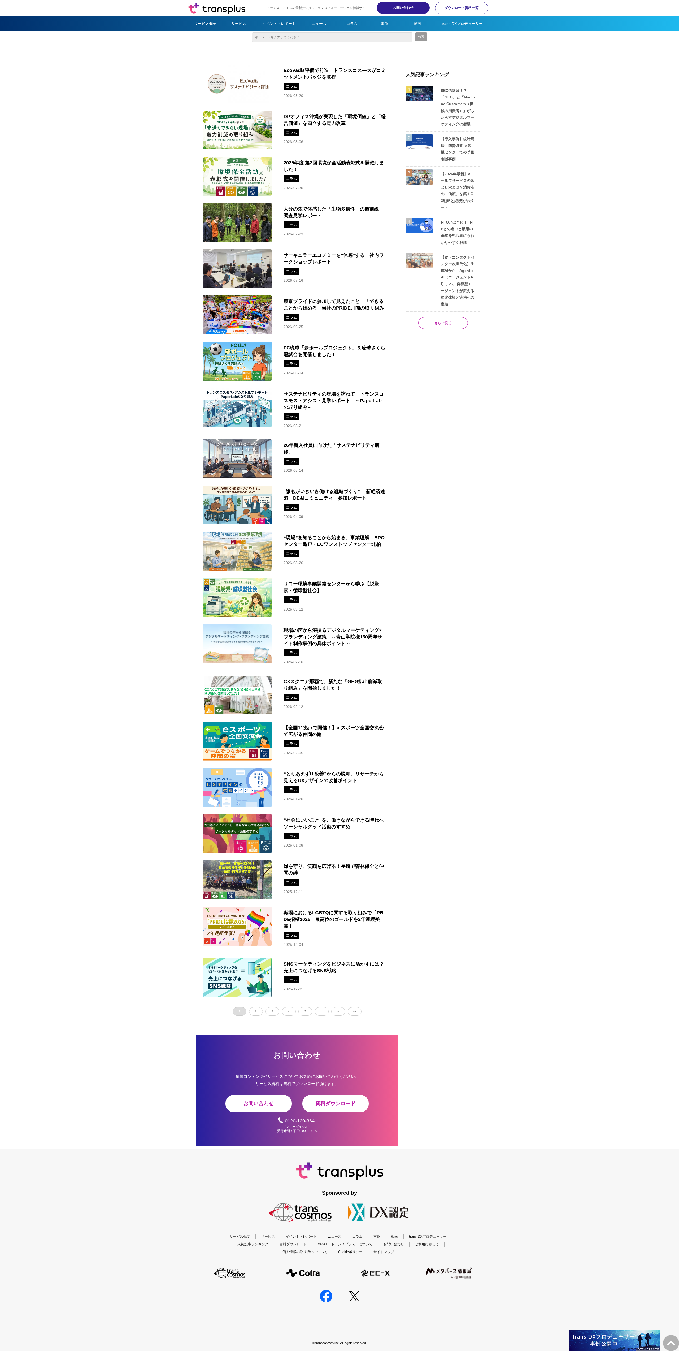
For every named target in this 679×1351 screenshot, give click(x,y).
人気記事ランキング (252, 1244)
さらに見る (443, 323)
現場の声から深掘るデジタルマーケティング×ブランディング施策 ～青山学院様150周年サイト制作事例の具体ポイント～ (333, 637)
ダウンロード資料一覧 (461, 8)
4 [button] (289, 1011)
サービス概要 (205, 24)
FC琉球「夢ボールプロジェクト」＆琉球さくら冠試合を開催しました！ (334, 351)
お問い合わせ (403, 8)
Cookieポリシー (350, 1252)
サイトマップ (383, 1252)
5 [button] (305, 1011)
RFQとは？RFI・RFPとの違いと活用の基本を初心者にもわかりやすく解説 (458, 232)
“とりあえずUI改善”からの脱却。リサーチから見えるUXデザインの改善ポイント (334, 777)
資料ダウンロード (335, 1103)
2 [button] (256, 1011)
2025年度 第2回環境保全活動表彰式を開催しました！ (334, 166)
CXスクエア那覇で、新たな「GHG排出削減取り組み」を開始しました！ (333, 685)
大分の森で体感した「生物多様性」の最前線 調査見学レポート (334, 212)
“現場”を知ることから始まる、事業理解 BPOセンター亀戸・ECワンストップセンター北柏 (334, 541)
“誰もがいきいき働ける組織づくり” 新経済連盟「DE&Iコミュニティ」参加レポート (334, 495)
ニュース (319, 24)
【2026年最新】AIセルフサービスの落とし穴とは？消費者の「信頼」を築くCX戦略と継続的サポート (457, 190)
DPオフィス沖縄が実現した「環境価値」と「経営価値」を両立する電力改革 (335, 120)
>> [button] (354, 1011)
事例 (384, 24)
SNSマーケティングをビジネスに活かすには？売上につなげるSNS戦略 (334, 967)
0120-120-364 (300, 1120)
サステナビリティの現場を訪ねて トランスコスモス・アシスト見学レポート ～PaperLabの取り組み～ (334, 400)
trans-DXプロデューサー (462, 24)
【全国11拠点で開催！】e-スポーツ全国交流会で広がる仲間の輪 (334, 731)
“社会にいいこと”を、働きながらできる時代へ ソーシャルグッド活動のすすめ (336, 823)
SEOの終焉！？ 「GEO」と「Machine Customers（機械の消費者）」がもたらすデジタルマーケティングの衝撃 (458, 107)
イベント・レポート (279, 24)
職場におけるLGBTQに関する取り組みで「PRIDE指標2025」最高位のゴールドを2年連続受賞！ (334, 919)
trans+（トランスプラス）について (345, 1244)
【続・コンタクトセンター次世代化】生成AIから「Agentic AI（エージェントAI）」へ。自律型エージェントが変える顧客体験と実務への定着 (457, 280)
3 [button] (272, 1011)
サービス (238, 24)
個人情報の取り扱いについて (304, 1252)
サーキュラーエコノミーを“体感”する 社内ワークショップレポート (334, 258)
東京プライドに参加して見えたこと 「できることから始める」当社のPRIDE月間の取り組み (334, 305)
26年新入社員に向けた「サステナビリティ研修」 (332, 448)
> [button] (338, 1011)
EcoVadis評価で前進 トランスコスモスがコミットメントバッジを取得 (335, 74)
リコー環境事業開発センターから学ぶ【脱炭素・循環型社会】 (331, 587)
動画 (417, 24)
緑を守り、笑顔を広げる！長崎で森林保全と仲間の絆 (334, 870)
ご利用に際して (427, 1244)
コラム (352, 24)
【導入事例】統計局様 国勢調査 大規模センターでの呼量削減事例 (457, 149)
